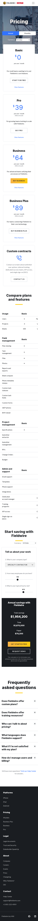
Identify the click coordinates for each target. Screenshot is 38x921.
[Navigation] (33, 3)
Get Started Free (19, 644)
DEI (4, 885)
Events (5, 869)
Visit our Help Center (28, 771)
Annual (10, 33)
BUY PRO (19, 130)
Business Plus (8, 822)
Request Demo (19, 651)
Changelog (7, 877)
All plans (6, 818)
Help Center (7, 896)
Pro (4, 829)
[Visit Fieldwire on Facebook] (28, 916)
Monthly (27, 33)
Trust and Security (9, 845)
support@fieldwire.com (11, 900)
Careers (6, 865)
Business (6, 825)
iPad (4, 802)
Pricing (6, 812)
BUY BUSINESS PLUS (19, 231)
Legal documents (9, 841)
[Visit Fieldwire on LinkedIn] (33, 916)
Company (6, 861)
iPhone (5, 798)
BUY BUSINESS (19, 181)
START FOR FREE (19, 80)
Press (5, 873)
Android (6, 806)
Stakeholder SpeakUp (11, 849)
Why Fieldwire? (8, 881)
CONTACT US (19, 279)
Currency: (11, 40)
